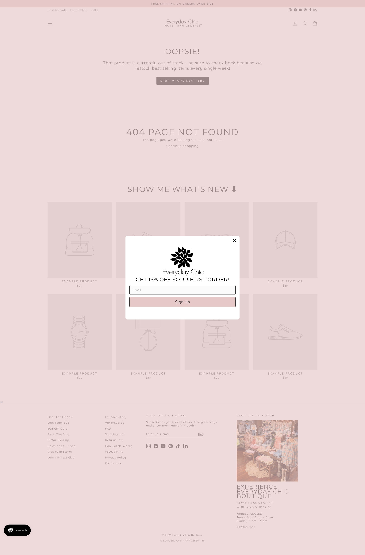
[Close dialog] (234, 240)
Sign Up (182, 302)
